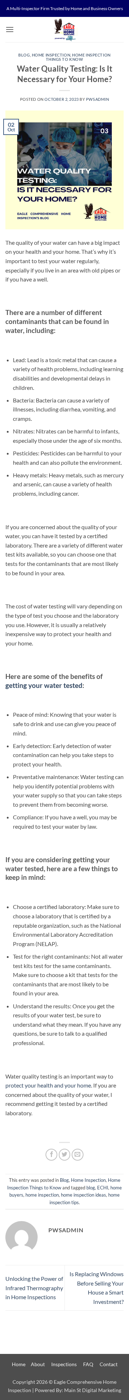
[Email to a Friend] (77, 1155)
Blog (24, 55)
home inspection (42, 1195)
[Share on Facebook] (51, 1155)
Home (18, 1364)
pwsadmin (97, 99)
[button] (9, 29)
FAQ (88, 1364)
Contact (109, 1364)
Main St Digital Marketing (92, 1390)
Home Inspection (51, 55)
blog (90, 1187)
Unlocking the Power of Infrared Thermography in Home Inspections (34, 1287)
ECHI (102, 1187)
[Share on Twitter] (65, 1155)
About (38, 1364)
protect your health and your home (48, 1085)
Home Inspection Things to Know (78, 57)
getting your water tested (43, 685)
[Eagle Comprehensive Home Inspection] (64, 29)
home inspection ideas (83, 1195)
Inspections (64, 1364)
